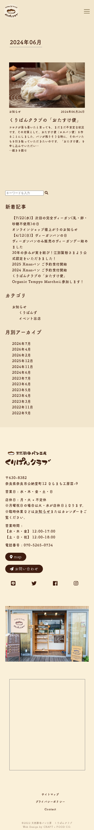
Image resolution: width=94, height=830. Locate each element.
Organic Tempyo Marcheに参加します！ (48, 281)
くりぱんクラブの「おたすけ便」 (45, 120)
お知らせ (15, 111)
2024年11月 (23, 366)
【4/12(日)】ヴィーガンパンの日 (40, 235)
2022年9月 (21, 413)
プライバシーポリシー (50, 801)
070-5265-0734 (38, 545)
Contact (50, 809)
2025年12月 (23, 361)
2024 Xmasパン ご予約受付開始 (39, 270)
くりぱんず (28, 312)
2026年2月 (21, 355)
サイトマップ (50, 794)
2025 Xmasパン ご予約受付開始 (39, 264)
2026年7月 (21, 343)
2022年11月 (23, 407)
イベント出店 (30, 318)
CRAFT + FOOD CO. (57, 827)
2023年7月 (21, 378)
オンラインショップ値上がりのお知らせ (45, 229)
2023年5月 (21, 390)
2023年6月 (21, 384)
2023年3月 (21, 401)
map (18, 557)
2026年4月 (21, 349)
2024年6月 (21, 372)
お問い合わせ (26, 569)
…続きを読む (18, 150)
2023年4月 (21, 395)
